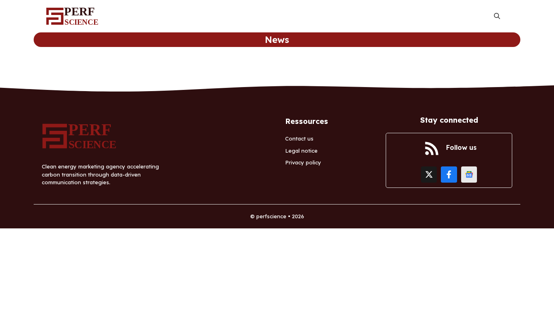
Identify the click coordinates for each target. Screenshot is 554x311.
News (277, 39)
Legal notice (301, 150)
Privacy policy (303, 162)
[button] (497, 16)
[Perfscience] (74, 16)
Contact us (299, 138)
